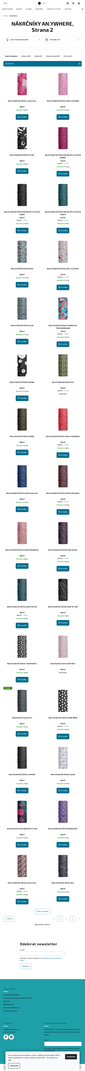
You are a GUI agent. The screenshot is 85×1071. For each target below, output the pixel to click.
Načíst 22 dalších (42, 911)
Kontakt (6, 1001)
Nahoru (10, 919)
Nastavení (14, 1066)
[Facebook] (6, 1037)
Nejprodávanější (53, 56)
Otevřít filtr (9, 64)
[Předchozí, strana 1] (60, 919)
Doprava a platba (10, 1011)
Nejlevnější (25, 56)
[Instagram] (11, 1037)
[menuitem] (7, 9)
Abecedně (68, 56)
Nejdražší (38, 56)
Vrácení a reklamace (11, 1007)
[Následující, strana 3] (72, 919)
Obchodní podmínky (11, 995)
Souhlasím (71, 1057)
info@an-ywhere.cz (11, 1029)
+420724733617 (9, 1032)
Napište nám (8, 1004)
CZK (4, 3)
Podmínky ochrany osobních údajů (17, 998)
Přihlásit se (26, 966)
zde (9, 1060)
